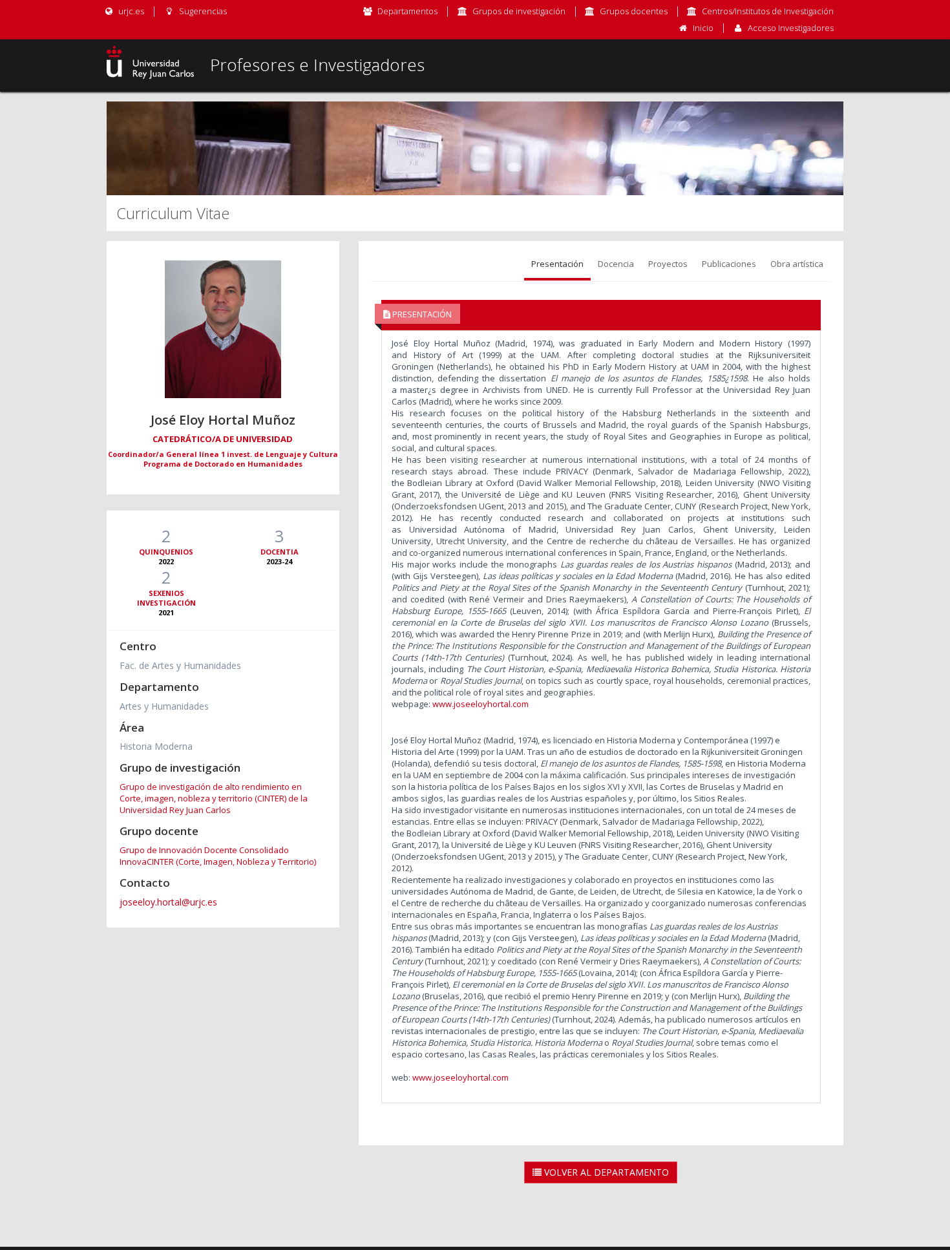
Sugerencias (201, 11)
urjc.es (130, 11)
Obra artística (796, 264)
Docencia (616, 264)
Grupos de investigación (518, 11)
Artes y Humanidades (164, 706)
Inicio (703, 28)
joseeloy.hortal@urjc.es (168, 902)
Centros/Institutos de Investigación (768, 11)
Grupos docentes (634, 11)
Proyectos (668, 264)
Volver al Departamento (605, 1172)
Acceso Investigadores (791, 28)
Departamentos (407, 11)
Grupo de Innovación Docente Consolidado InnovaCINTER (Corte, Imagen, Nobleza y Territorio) (218, 855)
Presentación (557, 264)
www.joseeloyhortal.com (480, 704)
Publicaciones (729, 264)
